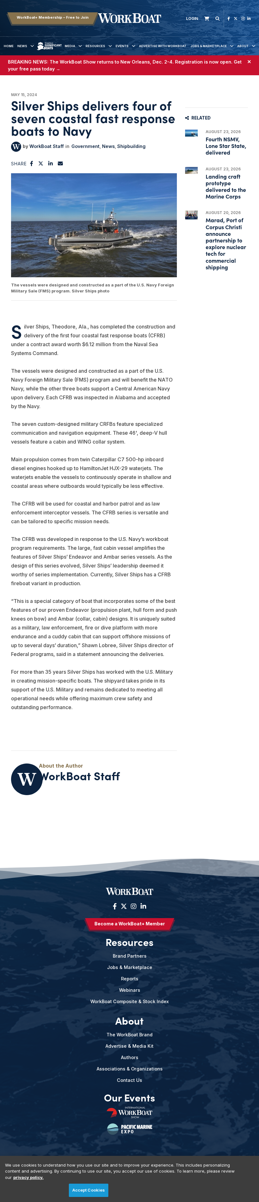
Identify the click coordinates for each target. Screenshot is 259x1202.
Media (70, 46)
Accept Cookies (88, 1190)
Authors (129, 1057)
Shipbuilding (131, 146)
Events (122, 46)
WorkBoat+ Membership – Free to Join (52, 17)
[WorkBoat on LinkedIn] (249, 18)
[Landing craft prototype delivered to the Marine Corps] (191, 170)
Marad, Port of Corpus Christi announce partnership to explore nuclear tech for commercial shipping (226, 243)
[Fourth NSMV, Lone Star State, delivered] (191, 133)
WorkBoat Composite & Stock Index (129, 1001)
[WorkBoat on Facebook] (228, 18)
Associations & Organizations (130, 1068)
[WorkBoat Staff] (16, 147)
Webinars (129, 990)
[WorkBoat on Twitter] (236, 18)
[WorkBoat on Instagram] (243, 18)
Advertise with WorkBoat (162, 46)
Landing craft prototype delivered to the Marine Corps (226, 186)
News (22, 46)
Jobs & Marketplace (208, 46)
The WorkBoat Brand (129, 1034)
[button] (31, 163)
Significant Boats (49, 50)
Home (9, 46)
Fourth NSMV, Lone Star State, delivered (226, 145)
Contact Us (129, 1080)
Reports (129, 978)
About (243, 46)
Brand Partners (130, 956)
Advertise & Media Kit (129, 1046)
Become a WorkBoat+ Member (129, 923)
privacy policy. (28, 1177)
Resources (95, 46)
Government (85, 146)
